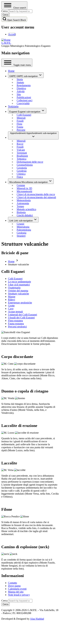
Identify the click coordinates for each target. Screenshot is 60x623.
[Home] (5, 39)
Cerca (4, 600)
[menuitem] (12, 34)
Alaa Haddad (37, 618)
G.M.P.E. (6, 42)
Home (11, 261)
